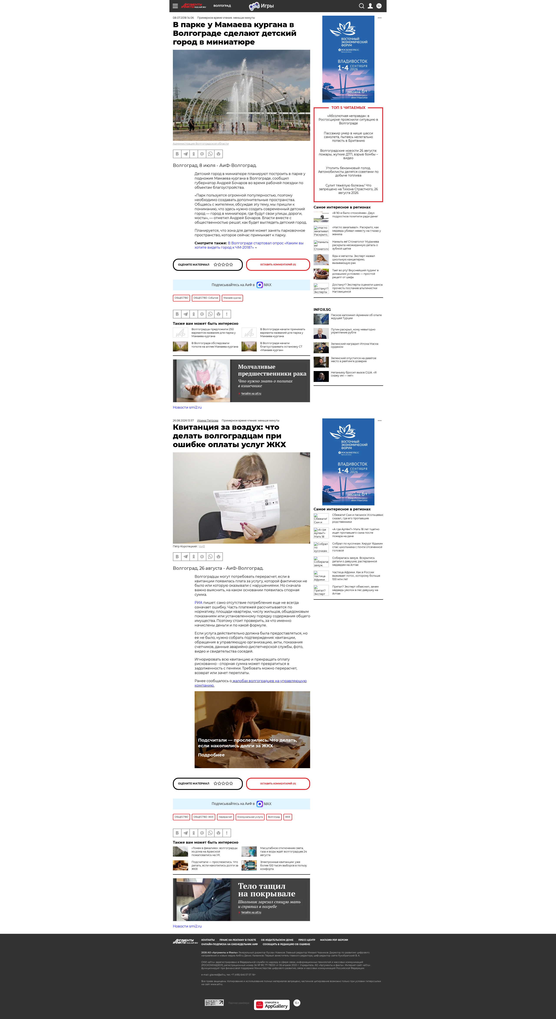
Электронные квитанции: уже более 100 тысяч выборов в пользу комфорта (283, 865)
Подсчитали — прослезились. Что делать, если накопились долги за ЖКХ (247, 743)
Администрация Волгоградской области (201, 143)
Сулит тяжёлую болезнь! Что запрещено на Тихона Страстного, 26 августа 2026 (348, 189)
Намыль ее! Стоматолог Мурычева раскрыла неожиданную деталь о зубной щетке (355, 245)
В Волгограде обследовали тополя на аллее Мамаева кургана (215, 344)
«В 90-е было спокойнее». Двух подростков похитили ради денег (355, 214)
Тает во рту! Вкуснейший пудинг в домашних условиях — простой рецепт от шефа (355, 274)
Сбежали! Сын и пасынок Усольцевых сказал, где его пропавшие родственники (357, 518)
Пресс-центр (306, 940)
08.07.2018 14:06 (183, 17)
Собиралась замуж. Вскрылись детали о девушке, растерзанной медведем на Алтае (354, 561)
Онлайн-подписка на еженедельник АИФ (229, 944)
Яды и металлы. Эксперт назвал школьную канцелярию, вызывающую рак (353, 259)
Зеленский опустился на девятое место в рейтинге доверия (353, 360)
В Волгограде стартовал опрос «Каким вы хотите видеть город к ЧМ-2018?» (249, 245)
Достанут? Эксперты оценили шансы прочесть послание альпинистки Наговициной (357, 288)
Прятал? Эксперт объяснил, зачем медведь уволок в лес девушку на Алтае (355, 590)
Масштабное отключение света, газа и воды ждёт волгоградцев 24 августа (283, 851)
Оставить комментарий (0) (278, 264)
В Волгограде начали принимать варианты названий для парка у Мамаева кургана (282, 333)
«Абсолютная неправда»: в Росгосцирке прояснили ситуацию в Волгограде (348, 119)
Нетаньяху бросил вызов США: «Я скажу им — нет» (354, 374)
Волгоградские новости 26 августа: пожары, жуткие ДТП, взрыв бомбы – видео (348, 154)
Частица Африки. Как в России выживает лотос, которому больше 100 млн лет (356, 576)
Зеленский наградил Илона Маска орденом (354, 345)
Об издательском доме (277, 940)
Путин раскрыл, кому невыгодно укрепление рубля (353, 331)
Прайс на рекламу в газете (238, 940)
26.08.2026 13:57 (183, 420)
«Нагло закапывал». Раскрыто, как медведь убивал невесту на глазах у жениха (356, 231)
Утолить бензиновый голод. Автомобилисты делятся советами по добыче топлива (348, 171)
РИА (198, 603)
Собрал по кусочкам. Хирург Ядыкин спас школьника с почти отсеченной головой (357, 547)
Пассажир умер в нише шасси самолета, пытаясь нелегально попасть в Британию (348, 137)
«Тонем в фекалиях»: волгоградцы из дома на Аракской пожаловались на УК (214, 851)
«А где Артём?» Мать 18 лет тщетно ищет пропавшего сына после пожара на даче (355, 533)
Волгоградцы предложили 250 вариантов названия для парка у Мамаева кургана (214, 333)
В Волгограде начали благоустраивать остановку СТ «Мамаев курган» (281, 346)
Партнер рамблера (238, 1003)
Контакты (208, 940)
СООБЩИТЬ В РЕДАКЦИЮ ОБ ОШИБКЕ (286, 944)
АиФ (202, 546)
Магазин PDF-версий (334, 940)
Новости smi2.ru (187, 407)
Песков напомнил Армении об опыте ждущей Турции (356, 317)
